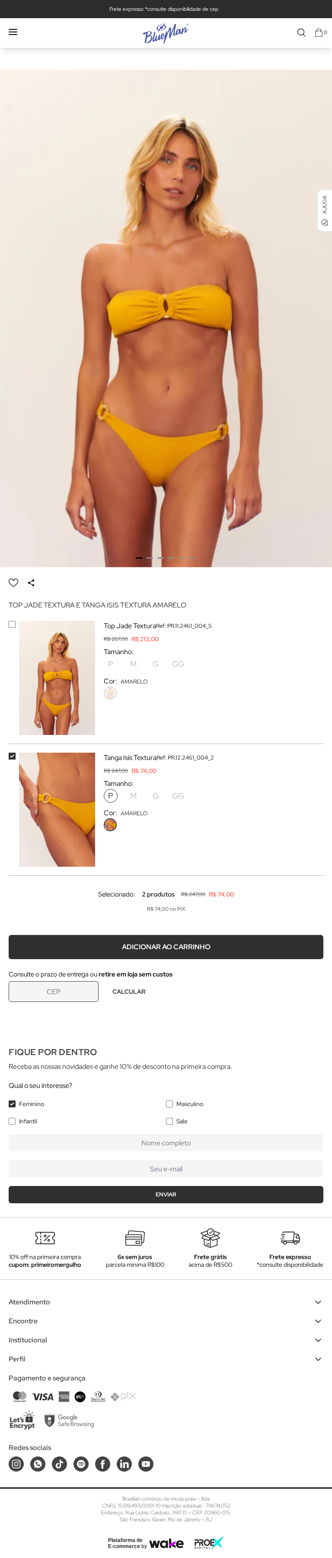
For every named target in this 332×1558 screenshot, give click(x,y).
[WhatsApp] (37, 1464)
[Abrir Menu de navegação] (13, 32)
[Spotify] (81, 1464)
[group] (166, 318)
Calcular (128, 991)
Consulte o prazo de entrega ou (90, 974)
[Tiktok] (59, 1464)
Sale (182, 1121)
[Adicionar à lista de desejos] (13, 583)
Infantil (28, 1121)
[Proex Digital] (209, 1542)
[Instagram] (16, 1464)
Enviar (166, 1194)
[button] (139, 558)
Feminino (31, 1104)
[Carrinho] (319, 33)
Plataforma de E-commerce (125, 1543)
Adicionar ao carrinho (166, 946)
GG (178, 664)
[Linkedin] (124, 1464)
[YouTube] (145, 1464)
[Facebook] (102, 1464)
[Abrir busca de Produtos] (301, 33)
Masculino (189, 1104)
